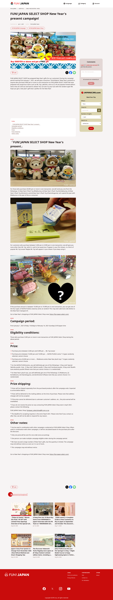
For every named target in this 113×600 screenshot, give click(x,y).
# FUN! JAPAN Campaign (19, 28)
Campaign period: (17, 126)
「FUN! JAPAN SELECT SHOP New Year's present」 (26, 124)
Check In (83, 107)
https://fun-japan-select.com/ (59, 314)
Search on (84, 120)
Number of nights (86, 114)
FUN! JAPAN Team (34, 24)
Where (83, 101)
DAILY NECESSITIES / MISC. (33, 8)
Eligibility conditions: (18, 128)
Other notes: (15, 134)
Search (91, 128)
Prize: (13, 130)
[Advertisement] (26, 107)
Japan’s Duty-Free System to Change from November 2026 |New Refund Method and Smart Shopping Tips (21, 552)
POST (91, 83)
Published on (13, 24)
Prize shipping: (16, 132)
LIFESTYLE (21, 8)
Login (82, 65)
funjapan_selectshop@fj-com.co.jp (38, 410)
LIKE (15, 73)
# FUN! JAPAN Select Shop (36, 28)
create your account (92, 65)
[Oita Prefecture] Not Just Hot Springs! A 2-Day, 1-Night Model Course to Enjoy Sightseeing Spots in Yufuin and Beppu (65, 552)
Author (27, 24)
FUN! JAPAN (13, 8)
